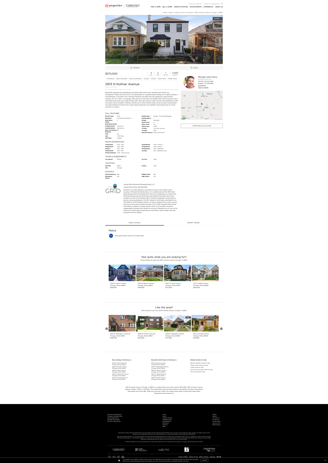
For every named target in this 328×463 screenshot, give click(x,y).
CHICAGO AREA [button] (194, 4)
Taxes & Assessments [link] (135, 78)
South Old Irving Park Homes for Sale (201, 369)
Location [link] (146, 78)
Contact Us (215, 419)
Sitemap (212, 457)
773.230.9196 (208, 83)
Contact (202, 85)
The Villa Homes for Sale (197, 371)
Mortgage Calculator (202, 126)
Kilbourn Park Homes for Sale (199, 365)
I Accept (204, 460)
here (187, 461)
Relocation (166, 423)
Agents (214, 416)
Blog (164, 426)
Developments (196, 7)
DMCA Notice (216, 424)
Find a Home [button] (156, 7)
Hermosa (129, 89)
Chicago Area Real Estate (114, 416)
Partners (165, 424)
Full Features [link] (111, 78)
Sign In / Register (211, 4)
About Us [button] (219, 7)
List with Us (216, 418)
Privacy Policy (216, 421)
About (164, 416)
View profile (203, 87)
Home (164, 414)
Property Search (167, 418)
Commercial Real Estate (114, 414)
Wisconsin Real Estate (114, 421)
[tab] (134, 223)
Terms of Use (216, 423)
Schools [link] (153, 78)
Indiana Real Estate (113, 418)
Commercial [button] (208, 7)
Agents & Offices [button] (181, 7)
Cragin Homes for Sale (197, 367)
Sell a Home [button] (167, 7)
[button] (202, 105)
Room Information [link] (122, 78)
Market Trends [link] (172, 78)
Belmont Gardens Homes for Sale (200, 363)
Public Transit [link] (162, 78)
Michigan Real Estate (113, 419)
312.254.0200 (208, 81)
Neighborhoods (167, 419)
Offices (214, 414)
